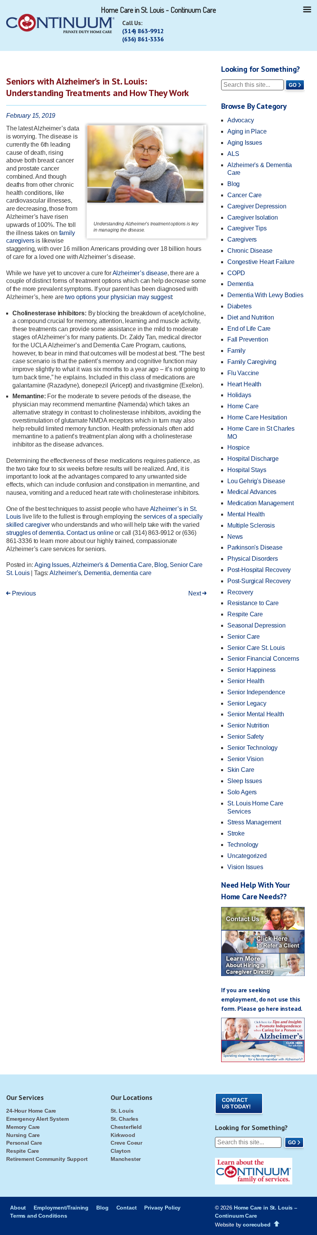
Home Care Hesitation (257, 417)
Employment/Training (61, 1208)
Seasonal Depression (256, 625)
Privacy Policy (162, 1208)
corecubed (257, 1224)
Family (236, 350)
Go (293, 85)
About (18, 1208)
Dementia (97, 573)
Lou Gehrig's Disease (256, 481)
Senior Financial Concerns (263, 658)
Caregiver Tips (247, 228)
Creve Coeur (126, 1143)
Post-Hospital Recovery (259, 570)
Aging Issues (51, 565)
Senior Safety (245, 736)
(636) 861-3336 (143, 39)
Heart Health (244, 384)
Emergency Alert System (37, 1119)
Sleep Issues (244, 781)
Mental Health (246, 514)
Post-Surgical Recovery (259, 581)
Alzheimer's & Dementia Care (112, 565)
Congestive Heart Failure (261, 262)
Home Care (243, 406)
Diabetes (239, 306)
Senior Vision (245, 759)
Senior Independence (256, 692)
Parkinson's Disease (255, 547)
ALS (233, 154)
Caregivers (242, 239)
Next (195, 593)
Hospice (238, 447)
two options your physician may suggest (118, 297)
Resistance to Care (253, 603)
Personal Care (24, 1143)
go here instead (279, 1008)
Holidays (239, 395)
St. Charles (124, 1119)
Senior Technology (252, 747)
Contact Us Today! (236, 1103)
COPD (236, 273)
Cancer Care (244, 195)
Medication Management (260, 503)
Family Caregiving (251, 362)
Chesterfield (126, 1127)
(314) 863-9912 (143, 31)
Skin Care (240, 769)
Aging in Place (247, 131)
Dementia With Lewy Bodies (265, 295)
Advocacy (240, 120)
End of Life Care (249, 328)
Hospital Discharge (253, 458)
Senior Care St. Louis (256, 648)
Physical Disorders (252, 558)
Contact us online (89, 533)
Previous (23, 593)
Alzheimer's (65, 573)
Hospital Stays (246, 470)
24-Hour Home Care (31, 1111)
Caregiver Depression (256, 206)
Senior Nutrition (248, 725)
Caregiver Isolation (252, 217)
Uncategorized (247, 856)
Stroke (236, 833)
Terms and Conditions (38, 1216)
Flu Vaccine (243, 373)
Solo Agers (242, 792)
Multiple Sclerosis (251, 525)
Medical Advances (251, 492)
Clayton (121, 1151)
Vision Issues (245, 867)
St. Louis (122, 1111)
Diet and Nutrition (250, 317)
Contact (126, 1208)
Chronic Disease (250, 250)
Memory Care (23, 1127)
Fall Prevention (247, 339)
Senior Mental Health (255, 714)
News (235, 536)
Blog (160, 565)
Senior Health (245, 681)
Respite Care (245, 614)
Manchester (126, 1159)
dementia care (132, 573)
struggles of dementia (35, 533)
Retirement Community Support (47, 1159)
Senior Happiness (251, 670)
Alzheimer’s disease (139, 273)
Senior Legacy (246, 703)
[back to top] (277, 1224)
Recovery (240, 592)
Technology (242, 844)
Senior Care (243, 636)
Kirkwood (123, 1135)
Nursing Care (23, 1135)
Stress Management (254, 822)
